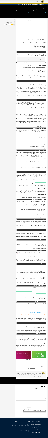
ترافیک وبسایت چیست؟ (26, 432)
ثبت (12, 24)
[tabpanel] (38, 356)
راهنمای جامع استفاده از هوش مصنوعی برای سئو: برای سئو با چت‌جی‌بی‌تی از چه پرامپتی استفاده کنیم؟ (23, 425)
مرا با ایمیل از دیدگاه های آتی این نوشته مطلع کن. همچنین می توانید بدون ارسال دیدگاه (34, 413)
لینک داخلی (42, 98)
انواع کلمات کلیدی (39, 92)
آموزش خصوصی (14, 425)
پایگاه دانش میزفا (42, 4)
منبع (19, 102)
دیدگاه (45, 389)
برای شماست (19, 4)
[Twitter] (39, 432)
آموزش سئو (33, 4)
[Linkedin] (33, 432)
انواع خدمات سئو (14, 424)
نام (45, 398)
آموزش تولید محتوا (43, 8)
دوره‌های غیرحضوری (13, 426)
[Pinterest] (36, 432)
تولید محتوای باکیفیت (30, 83)
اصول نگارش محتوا (40, 226)
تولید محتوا (21, 38)
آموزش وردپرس (29, 4)
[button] (4, 4)
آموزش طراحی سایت (38, 4)
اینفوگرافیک (36, 208)
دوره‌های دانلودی (25, 4)
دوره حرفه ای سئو (28, 359)
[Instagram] (35, 432)
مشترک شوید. (24, 413)
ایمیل (45, 401)
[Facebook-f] (38, 432)
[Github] (32, 432)
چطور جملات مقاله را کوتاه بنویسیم (31, 299)
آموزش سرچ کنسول (43, 359)
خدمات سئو (22, 4)
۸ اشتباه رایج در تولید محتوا (24, 253)
